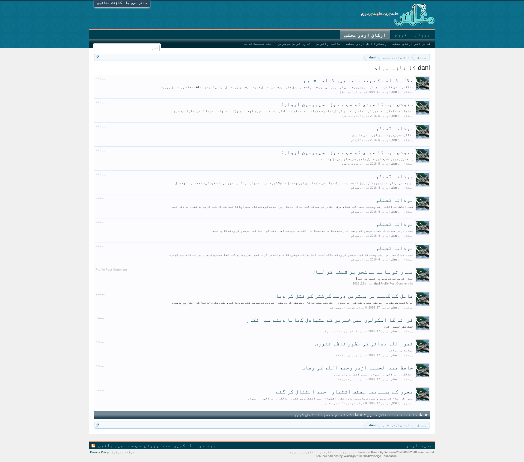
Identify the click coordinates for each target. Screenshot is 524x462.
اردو (412, 445)
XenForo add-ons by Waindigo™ (337, 456)
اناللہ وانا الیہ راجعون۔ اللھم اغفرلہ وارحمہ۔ (373, 374)
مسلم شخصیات (348, 379)
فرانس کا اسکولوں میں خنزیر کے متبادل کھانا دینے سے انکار (329, 320)
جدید (427, 445)
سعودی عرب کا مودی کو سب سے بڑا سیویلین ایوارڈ (347, 104)
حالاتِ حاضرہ (350, 115)
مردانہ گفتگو (394, 128)
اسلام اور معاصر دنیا (341, 331)
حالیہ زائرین (328, 44)
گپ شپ (355, 139)
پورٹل (422, 34)
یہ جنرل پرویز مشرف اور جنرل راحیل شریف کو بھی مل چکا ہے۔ (366, 159)
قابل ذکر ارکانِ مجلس (411, 44)
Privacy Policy (99, 452)
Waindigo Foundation (383, 456)
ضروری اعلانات (347, 355)
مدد (166, 445)
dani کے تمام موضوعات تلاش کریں (328, 414)
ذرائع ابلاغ (349, 91)
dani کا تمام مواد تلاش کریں (396, 414)
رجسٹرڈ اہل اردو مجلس (366, 44)
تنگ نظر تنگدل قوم (398, 326)
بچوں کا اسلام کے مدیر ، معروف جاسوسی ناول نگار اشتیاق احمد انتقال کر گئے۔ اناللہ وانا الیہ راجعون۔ (330, 398)
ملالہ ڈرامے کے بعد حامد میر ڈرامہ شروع (358, 80)
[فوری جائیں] (97, 57)
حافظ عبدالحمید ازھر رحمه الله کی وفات (357, 368)
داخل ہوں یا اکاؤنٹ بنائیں (122, 2)
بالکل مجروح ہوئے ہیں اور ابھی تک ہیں (382, 135)
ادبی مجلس (333, 403)
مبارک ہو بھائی (401, 350)
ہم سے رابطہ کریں (194, 445)
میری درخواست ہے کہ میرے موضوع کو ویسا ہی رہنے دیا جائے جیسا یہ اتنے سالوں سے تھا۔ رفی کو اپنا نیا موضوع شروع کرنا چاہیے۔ (312, 230)
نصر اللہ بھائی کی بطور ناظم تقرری (364, 343)
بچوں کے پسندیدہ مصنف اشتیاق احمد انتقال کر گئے (344, 392)
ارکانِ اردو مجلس (365, 35)
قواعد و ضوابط (123, 452)
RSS (93, 446)
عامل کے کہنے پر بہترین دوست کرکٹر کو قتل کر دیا (344, 296)
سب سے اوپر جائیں (119, 445)
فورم (401, 34)
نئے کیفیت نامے (258, 44)
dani (394, 91)
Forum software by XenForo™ (396, 452)
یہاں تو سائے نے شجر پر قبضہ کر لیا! (363, 272)
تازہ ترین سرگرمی (294, 44)
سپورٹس (335, 307)
